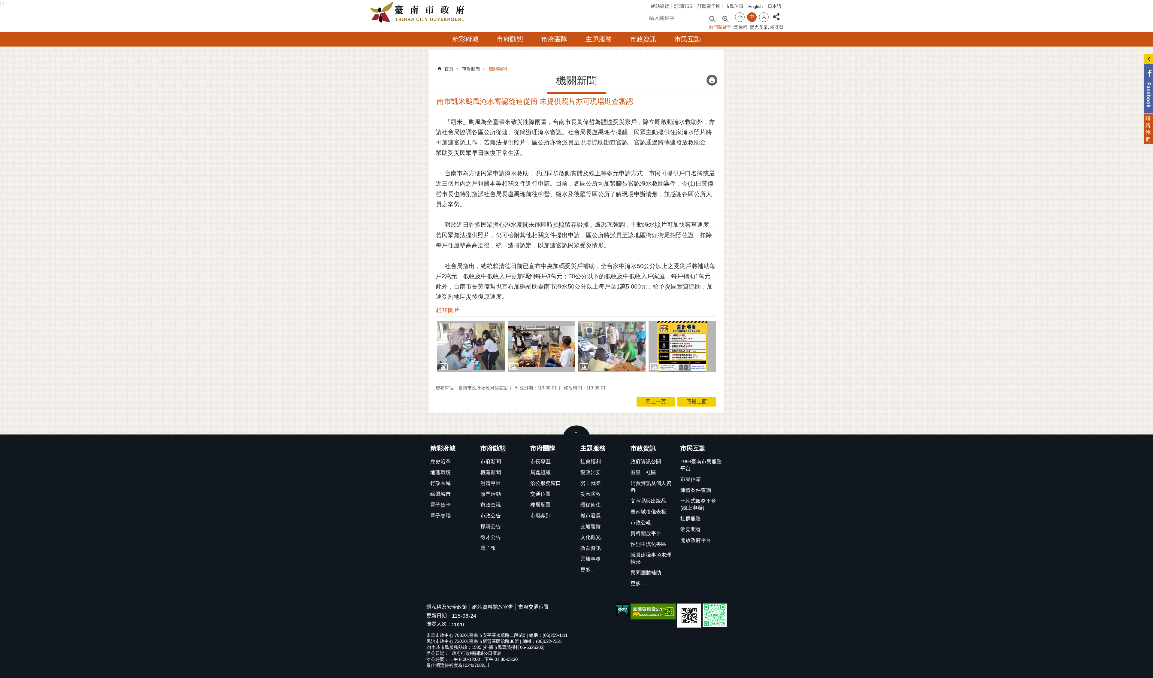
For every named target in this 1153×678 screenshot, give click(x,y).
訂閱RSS (683, 6)
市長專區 (540, 462)
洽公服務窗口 (545, 483)
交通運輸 (590, 526)
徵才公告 (490, 537)
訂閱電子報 (709, 6)
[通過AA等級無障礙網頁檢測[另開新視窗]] (653, 611)
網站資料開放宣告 (492, 607)
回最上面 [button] (696, 401)
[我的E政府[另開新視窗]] (622, 610)
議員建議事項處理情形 (651, 558)
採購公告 (490, 526)
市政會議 (490, 505)
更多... (587, 570)
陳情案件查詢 (695, 490)
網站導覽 (660, 6)
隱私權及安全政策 (446, 607)
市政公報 (641, 522)
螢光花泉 (759, 27)
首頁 (448, 68)
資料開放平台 (646, 533)
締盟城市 (440, 494)
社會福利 (590, 462)
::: (2, 3)
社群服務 (690, 519)
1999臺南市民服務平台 (701, 465)
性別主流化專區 (648, 544)
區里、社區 (643, 472)
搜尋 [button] (712, 18)
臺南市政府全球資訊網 (418, 12)
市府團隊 (554, 39)
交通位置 (540, 494)
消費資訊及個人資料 (651, 486)
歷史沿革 (440, 462)
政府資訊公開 (646, 462)
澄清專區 (490, 483)
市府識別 (540, 516)
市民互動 (687, 39)
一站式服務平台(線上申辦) (698, 504)
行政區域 (440, 483)
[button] (471, 346)
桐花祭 (777, 27)
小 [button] (740, 17)
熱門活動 (490, 494)
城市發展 (590, 516)
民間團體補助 (646, 573)
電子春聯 (440, 516)
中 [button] (752, 17)
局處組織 (540, 472)
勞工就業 (590, 483)
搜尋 (652, 17)
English (755, 6)
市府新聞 (490, 462)
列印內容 (712, 80)
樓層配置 (540, 505)
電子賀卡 (440, 505)
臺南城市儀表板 (648, 512)
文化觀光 (590, 537)
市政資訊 (643, 39)
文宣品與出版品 (648, 501)
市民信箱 (734, 6)
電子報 (488, 548)
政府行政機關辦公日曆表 (476, 653)
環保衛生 (590, 505)
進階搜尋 (725, 18)
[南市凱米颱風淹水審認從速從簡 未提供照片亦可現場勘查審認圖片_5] (689, 616)
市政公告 (490, 516)
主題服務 (599, 39)
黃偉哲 (740, 27)
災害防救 (590, 494)
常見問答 (690, 529)
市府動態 (510, 39)
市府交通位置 (533, 607)
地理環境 (440, 472)
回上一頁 (656, 401)
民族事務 (590, 559)
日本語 (774, 6)
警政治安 (590, 472)
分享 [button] (776, 13)
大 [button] (764, 17)
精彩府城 (465, 39)
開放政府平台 (695, 540)
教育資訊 (590, 548)
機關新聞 (498, 68)
